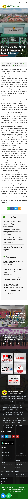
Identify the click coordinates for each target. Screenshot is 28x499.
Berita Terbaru (11, 217)
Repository (17, 460)
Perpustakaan (18, 464)
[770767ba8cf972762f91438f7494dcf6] (14, 380)
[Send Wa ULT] (8, 495)
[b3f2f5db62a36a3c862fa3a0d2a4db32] (20, 358)
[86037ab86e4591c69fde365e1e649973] (7, 358)
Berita (16, 65)
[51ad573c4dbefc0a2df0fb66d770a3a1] (20, 369)
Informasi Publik (19, 453)
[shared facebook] (12, 208)
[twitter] (6, 436)
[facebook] (26, 2)
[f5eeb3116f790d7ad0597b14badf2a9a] (7, 369)
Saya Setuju (14, 496)
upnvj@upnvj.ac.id (18, 425)
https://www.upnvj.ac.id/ (9, 427)
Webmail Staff (4, 478)
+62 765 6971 (6, 425)
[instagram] (9, 436)
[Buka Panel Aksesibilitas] (3, 495)
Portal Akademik (5, 452)
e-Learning (17, 471)
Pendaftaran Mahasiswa (7, 471)
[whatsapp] (8, 208)
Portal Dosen (4, 459)
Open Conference (19, 474)
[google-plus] (13, 436)
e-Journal (17, 467)
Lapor (16, 457)
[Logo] (14, 4)
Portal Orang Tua (5, 455)
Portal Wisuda (4, 462)
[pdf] (19, 208)
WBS (16, 478)
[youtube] (17, 436)
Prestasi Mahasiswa (5, 475)
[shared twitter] (16, 208)
